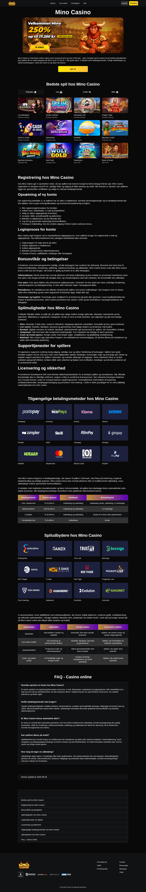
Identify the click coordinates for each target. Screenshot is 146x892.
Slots (113, 92)
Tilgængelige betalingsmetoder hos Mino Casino (40, 830)
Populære (29, 92)
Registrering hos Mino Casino (33, 805)
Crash (85, 92)
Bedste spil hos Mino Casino (32, 800)
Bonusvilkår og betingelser (31, 810)
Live (57, 92)
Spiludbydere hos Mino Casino (33, 835)
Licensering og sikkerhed (31, 825)
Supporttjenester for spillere (32, 820)
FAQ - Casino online (29, 840)
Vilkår (121, 872)
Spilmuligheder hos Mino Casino (34, 815)
